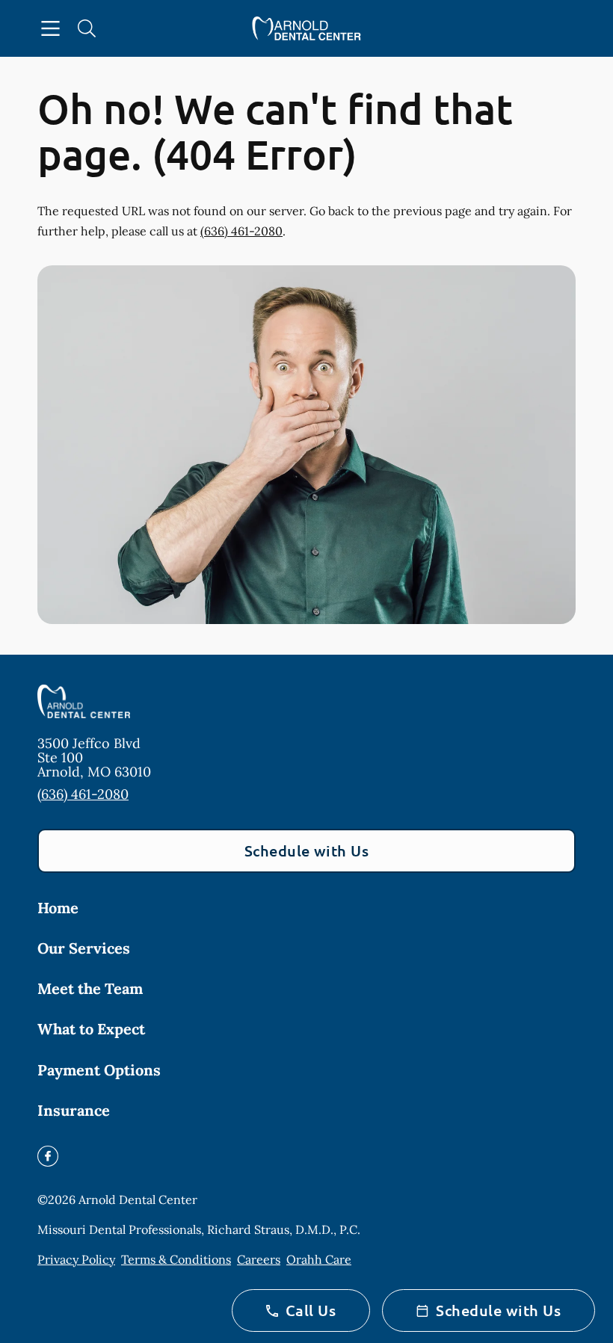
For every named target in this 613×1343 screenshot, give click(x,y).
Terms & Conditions (176, 1259)
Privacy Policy (76, 1259)
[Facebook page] (47, 1156)
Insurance (73, 1110)
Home (57, 907)
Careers (258, 1259)
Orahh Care (318, 1259)
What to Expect (91, 1028)
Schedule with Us (306, 850)
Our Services (83, 948)
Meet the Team (90, 988)
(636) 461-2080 (241, 230)
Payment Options (99, 1069)
